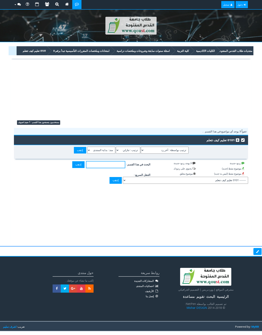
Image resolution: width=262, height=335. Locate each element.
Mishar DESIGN (197, 308)
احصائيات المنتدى (145, 286)
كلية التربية (183, 51)
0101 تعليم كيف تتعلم (34, 51)
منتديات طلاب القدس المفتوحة (235, 51)
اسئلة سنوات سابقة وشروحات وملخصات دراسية (143, 51)
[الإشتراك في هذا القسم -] (237, 139)
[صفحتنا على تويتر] (65, 288)
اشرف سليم (10, 326)
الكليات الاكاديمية (205, 51)
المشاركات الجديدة (144, 281)
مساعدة (189, 296)
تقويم (200, 296)
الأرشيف (149, 291)
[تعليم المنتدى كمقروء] (243, 139)
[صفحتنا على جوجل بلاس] (73, 288)
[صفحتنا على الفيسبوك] (57, 288)
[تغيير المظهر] (257, 251)
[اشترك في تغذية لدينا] (89, 288)
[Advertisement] (131, 91)
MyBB (255, 326)
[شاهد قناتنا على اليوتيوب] (81, 288)
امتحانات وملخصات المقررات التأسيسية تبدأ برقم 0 (81, 51)
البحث (210, 296)
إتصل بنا (150, 296)
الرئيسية (223, 296)
